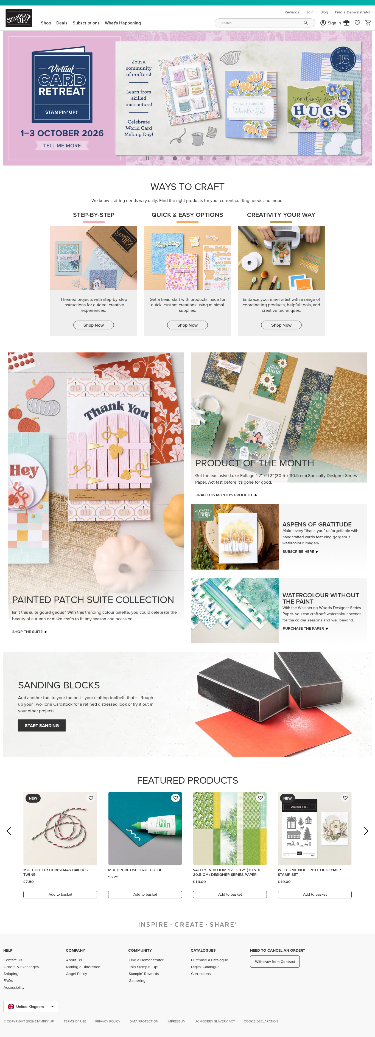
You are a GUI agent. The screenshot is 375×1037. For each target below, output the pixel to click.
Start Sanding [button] (42, 724)
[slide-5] (227, 157)
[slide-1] (174, 157)
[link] (357, 22)
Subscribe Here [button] (298, 550)
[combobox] (265, 22)
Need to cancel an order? (277, 950)
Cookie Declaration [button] (261, 1021)
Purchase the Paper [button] (303, 627)
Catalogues (203, 950)
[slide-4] (214, 157)
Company (75, 950)
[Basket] (368, 22)
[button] (346, 22)
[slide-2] (188, 157)
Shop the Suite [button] (27, 630)
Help (8, 950)
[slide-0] (161, 157)
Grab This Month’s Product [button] (224, 493)
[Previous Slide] (9, 837)
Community (140, 950)
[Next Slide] (365, 837)
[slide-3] (201, 157)
